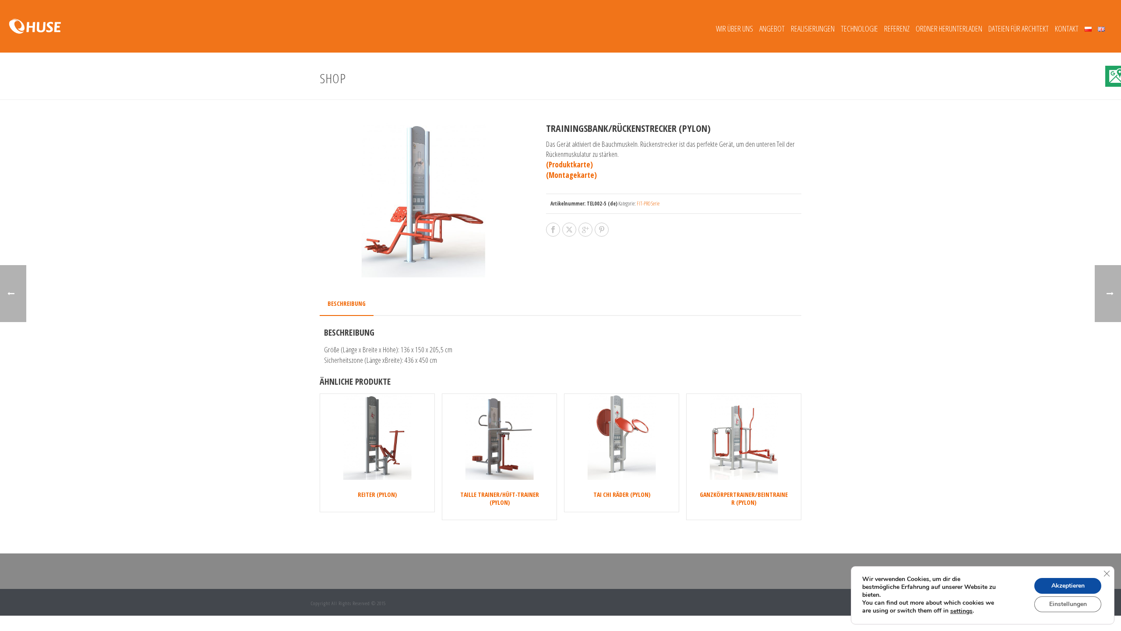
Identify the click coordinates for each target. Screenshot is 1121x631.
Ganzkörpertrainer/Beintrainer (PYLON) (744, 498)
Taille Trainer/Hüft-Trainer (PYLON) (499, 498)
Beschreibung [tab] (347, 303)
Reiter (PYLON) (377, 494)
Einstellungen (1068, 604)
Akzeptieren (1068, 586)
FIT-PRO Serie (648, 203)
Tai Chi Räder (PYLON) (621, 494)
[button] (508, 140)
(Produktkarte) (569, 165)
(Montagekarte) (571, 175)
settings (961, 611)
